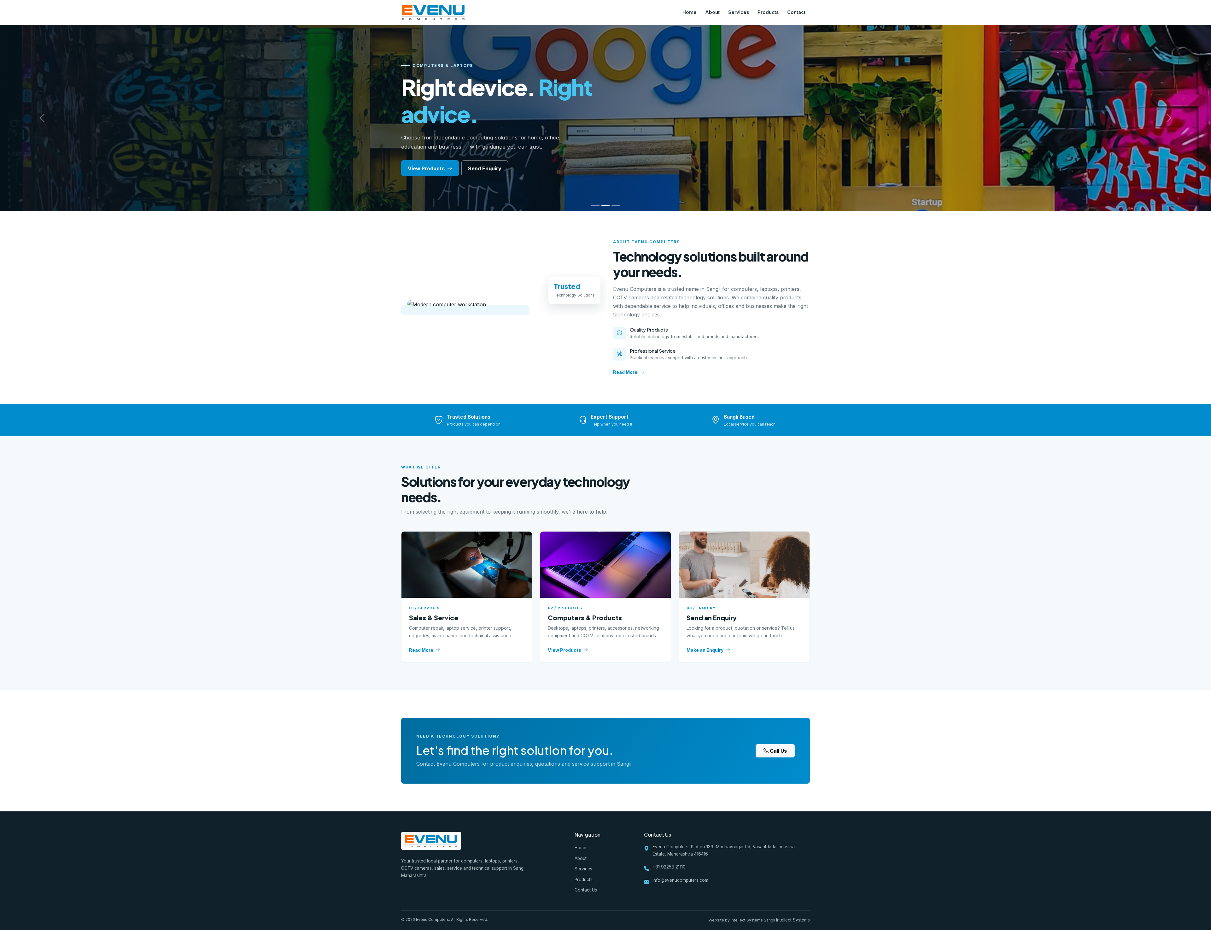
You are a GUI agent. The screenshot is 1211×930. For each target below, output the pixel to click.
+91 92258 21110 (669, 866)
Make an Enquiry (705, 650)
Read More (625, 372)
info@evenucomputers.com (680, 880)
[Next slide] (1168, 118)
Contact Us (586, 889)
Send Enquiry (484, 168)
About (712, 12)
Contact (796, 12)
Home (689, 12)
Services (738, 12)
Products (768, 12)
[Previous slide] (42, 118)
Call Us (778, 751)
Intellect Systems (793, 919)
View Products (427, 168)
